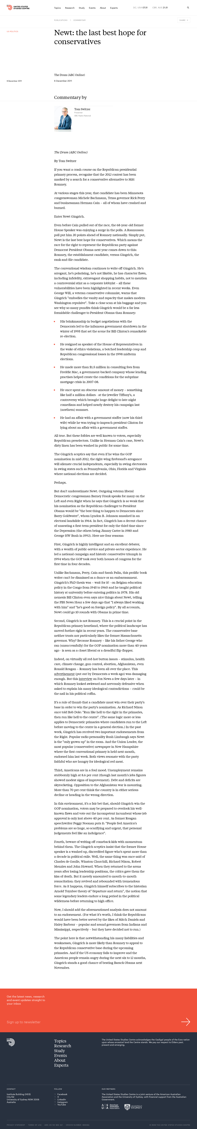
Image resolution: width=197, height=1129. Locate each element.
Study (59, 1050)
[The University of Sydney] (133, 1107)
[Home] (11, 7)
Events (60, 1055)
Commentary (79, 20)
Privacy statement (16, 1125)
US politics (12, 31)
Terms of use (34, 1125)
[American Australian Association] (110, 1106)
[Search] (188, 7)
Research (62, 1045)
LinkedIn (61, 1099)
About (60, 1060)
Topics (60, 1040)
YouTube (61, 1104)
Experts (61, 1065)
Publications (60, 20)
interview (85, 679)
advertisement (64, 674)
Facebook (62, 1094)
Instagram (62, 1102)
